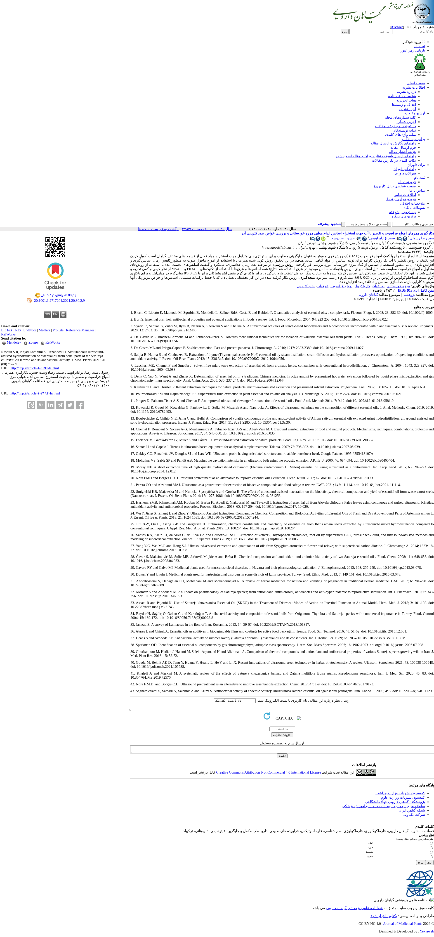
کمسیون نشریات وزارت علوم (403, 797)
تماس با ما (417, 190)
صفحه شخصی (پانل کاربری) (395, 186)
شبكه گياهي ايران (412, 810)
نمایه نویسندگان (404, 130)
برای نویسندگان (413, 139)
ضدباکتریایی (306, 286)
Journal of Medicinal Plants (402, 923)
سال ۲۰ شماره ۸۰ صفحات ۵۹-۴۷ (207, 229)
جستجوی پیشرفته (402, 212)
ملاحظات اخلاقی (412, 203)
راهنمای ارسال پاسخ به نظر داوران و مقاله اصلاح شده (376, 156)
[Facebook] (80, 405)
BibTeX (7, 330)
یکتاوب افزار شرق (383, 916)
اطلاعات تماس (405, 195)
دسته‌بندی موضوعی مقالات (395, 126)
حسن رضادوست (342, 238)
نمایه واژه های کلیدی (400, 135)
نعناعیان (378, 286)
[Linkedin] (50, 405)
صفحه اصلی (416, 83)
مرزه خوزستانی (398, 286)
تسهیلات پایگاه (414, 208)
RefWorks (8, 334)
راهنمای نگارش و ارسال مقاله (393, 143)
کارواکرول (362, 286)
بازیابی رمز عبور (413, 50)
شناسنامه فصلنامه (402, 96)
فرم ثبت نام (407, 182)
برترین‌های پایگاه (404, 216)
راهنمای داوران (405, 169)
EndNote (29, 330)
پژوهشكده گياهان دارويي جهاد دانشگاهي (395, 802)
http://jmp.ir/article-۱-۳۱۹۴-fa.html (35, 393)
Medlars (44, 330)
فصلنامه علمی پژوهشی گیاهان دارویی (354, 908)
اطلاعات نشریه (413, 87)
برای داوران (416, 165)
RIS (18, 330)
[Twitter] (70, 405)
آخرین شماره (406, 122)
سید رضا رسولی (422, 238)
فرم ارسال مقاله (403, 147)
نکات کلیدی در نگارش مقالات (394, 160)
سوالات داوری (405, 173)
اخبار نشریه (407, 109)
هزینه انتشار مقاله (402, 152)
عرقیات (322, 286)
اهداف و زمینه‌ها (404, 104)
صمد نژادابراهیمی (382, 238)
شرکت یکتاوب (414, 815)
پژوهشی (409, 295)
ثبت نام (419, 46)
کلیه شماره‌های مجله (400, 117)
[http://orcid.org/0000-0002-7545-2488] (323, 240)
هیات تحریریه (406, 100)
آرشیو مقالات (415, 113)
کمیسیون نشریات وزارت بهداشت (400, 793)
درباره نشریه (406, 92)
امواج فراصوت (341, 286)
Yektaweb (427, 931)
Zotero (33, 342)
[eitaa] (31, 405)
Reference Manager (80, 330)
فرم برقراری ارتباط (401, 199)
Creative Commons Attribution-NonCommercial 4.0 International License (268, 772)
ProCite (58, 330)
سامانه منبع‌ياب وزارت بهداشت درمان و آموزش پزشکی (383, 806)
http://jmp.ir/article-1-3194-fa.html (34, 368)
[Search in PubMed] (399, 240)
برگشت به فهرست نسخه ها (158, 229)
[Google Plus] (41, 405)
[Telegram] (60, 405)
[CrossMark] (55, 291)
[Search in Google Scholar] (405, 240)
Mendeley (14, 342)
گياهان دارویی (368, 295)
